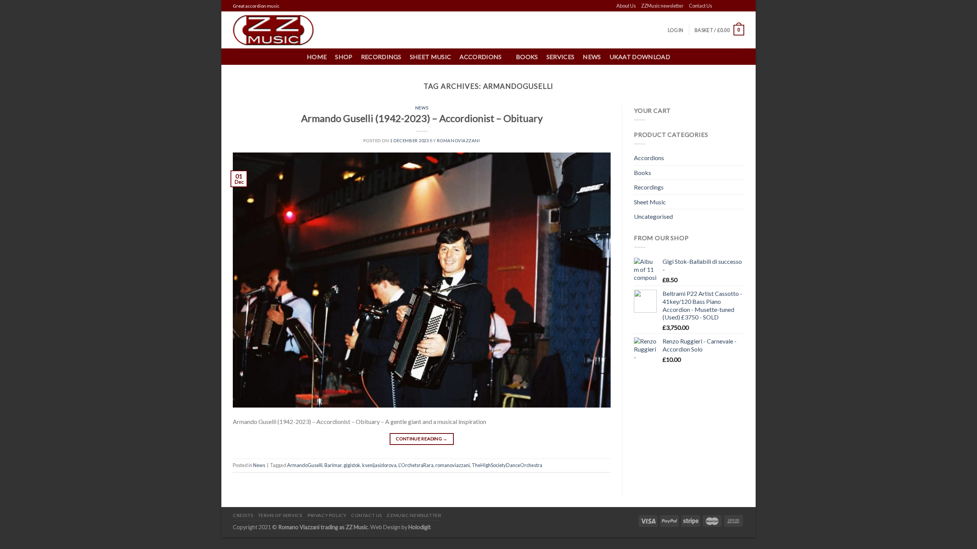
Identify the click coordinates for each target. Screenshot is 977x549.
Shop (343, 56)
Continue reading (422, 438)
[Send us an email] (740, 6)
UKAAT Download (639, 56)
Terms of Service (280, 515)
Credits (243, 515)
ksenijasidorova (379, 465)
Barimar (333, 465)
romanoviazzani (452, 465)
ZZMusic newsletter (662, 6)
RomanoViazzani (458, 140)
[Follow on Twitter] (733, 6)
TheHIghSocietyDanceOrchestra (507, 465)
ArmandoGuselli (304, 465)
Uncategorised (653, 216)
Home (317, 56)
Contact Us (700, 6)
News (592, 56)
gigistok (351, 465)
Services (561, 56)
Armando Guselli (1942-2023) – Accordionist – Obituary (422, 118)
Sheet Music (430, 56)
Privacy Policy (327, 515)
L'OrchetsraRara (416, 465)
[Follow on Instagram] (726, 6)
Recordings (381, 56)
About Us (626, 6)
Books (527, 56)
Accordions (649, 157)
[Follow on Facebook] (718, 6)
